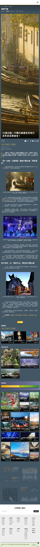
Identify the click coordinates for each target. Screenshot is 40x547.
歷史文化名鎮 (5, 200)
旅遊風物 (33, 338)
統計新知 (12, 11)
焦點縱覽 (10, 528)
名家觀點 (18, 528)
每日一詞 (3, 533)
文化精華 (15, 338)
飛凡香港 (10, 519)
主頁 (2, 6)
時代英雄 (33, 519)
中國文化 (8, 144)
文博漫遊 (20, 338)
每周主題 (33, 528)
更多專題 (25, 538)
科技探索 (3, 524)
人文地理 (17, 11)
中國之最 (10, 6)
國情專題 (26, 528)
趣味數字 (3, 11)
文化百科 (3, 532)
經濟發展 (10, 531)
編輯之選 (18, 531)
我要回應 (20, 322)
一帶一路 (25, 537)
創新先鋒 (33, 521)
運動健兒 (33, 524)
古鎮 (3, 144)
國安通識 (25, 533)
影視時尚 (18, 521)
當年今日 (21, 11)
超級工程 (3, 520)
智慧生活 (3, 519)
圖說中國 (3, 531)
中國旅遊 (13, 144)
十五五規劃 (26, 531)
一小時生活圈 (11, 521)
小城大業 (25, 532)
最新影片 (33, 530)
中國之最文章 (4, 347)
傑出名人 (33, 520)
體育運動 (10, 533)
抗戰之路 (25, 536)
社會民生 (10, 532)
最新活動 (33, 532)
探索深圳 (10, 520)
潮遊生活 (28, 338)
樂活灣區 (3, 338)
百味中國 (18, 519)
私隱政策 (24, 544)
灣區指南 (7, 338)
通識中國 (5, 6)
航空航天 (3, 521)
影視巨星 (33, 525)
